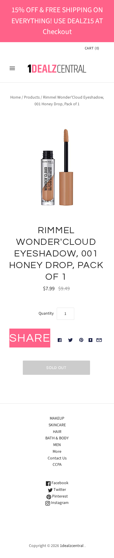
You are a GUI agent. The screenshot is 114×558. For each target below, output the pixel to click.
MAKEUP (57, 418)
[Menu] (12, 68)
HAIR (57, 432)
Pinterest (59, 496)
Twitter (59, 490)
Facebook (59, 483)
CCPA (57, 465)
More (57, 451)
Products (32, 97)
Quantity (46, 313)
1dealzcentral (72, 546)
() (92, 48)
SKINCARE (57, 425)
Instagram (59, 503)
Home (15, 97)
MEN (57, 445)
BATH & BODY (57, 438)
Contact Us (57, 458)
